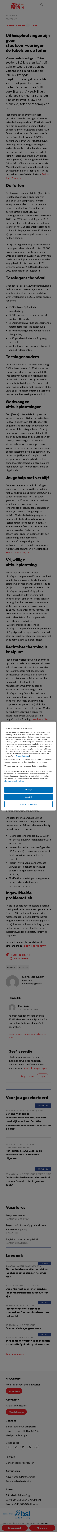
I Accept (28, 790)
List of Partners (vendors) (14, 781)
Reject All (28, 797)
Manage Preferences (28, 804)
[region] (28, 765)
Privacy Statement (22, 756)
